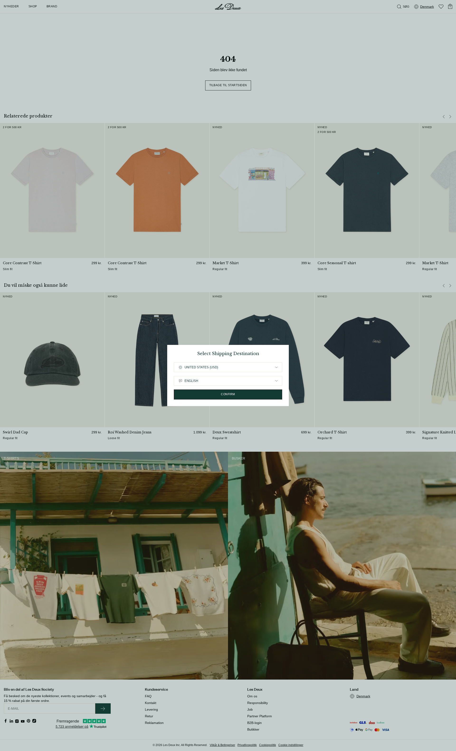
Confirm (228, 394)
